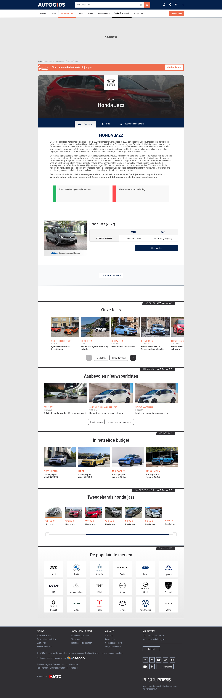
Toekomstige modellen (46, 639)
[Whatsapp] (172, 660)
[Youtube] (158, 660)
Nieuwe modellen (44, 646)
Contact (151, 649)
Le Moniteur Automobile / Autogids (64, 667)
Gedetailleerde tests (113, 642)
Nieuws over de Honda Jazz (120, 422)
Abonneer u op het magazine (155, 639)
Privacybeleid (61, 653)
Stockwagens (76, 639)
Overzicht (87, 124)
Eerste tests (110, 639)
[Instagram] (152, 660)
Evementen (41, 642)
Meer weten (156, 248)
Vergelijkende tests (113, 646)
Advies (90, 13)
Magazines (138, 13)
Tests (53, 13)
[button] (133, 358)
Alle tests (109, 635)
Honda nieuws (96, 422)
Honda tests (101, 357)
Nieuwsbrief (167, 666)
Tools (80, 13)
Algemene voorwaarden (78, 653)
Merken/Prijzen (67, 13)
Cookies (92, 653)
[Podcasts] (152, 666)
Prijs (108, 123)
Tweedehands (104, 13)
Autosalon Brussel (44, 635)
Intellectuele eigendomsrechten (110, 653)
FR (183, 4)
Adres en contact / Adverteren (65, 664)
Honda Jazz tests (118, 357)
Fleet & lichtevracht (122, 13)
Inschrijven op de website (153, 635)
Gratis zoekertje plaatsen (81, 642)
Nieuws (43, 13)
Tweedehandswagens (80, 635)
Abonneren (176, 13)
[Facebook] (145, 660)
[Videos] (145, 666)
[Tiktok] (165, 660)
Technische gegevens (134, 123)
